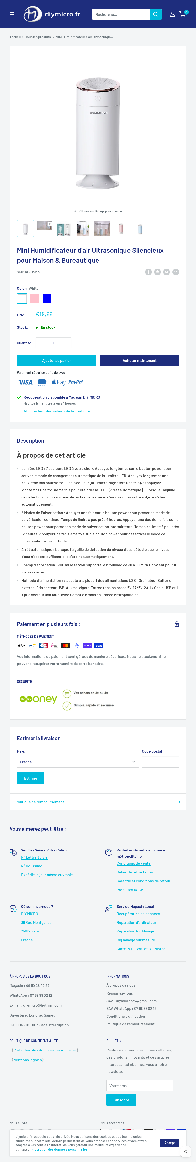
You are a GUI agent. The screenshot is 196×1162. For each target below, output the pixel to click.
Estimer (30, 778)
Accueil (15, 37)
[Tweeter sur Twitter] (166, 271)
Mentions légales (27, 1059)
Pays (21, 751)
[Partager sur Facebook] (148, 271)
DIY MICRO (29, 913)
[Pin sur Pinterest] (157, 271)
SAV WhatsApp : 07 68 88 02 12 (131, 1008)
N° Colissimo (31, 865)
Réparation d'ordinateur (136, 922)
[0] (182, 14)
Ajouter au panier (56, 360)
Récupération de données (138, 913)
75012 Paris (30, 931)
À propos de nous (121, 985)
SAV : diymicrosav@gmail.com (131, 1000)
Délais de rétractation (135, 872)
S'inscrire (121, 1100)
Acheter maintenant (140, 360)
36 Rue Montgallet (36, 922)
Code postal (152, 751)
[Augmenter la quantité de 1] (66, 343)
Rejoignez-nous (119, 993)
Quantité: (25, 342)
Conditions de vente (134, 863)
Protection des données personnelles (45, 1050)
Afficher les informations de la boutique (57, 411)
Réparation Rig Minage (135, 931)
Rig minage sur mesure (136, 939)
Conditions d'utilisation (125, 1016)
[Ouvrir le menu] (12, 14)
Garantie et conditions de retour (143, 880)
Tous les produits (38, 37)
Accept (169, 1143)
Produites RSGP (130, 889)
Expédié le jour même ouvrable (47, 874)
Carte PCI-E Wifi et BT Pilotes (141, 948)
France (27, 939)
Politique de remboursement (40, 801)
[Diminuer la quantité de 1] (41, 343)
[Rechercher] (156, 14)
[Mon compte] (172, 14)
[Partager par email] (175, 271)
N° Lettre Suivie (34, 857)
